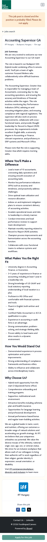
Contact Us (18, 520)
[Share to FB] (18, 510)
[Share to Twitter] (29, 510)
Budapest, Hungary (24, 44)
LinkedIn (30, 520)
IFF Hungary (9, 44)
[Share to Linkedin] (23, 510)
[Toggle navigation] (42, 4)
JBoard (29, 528)
